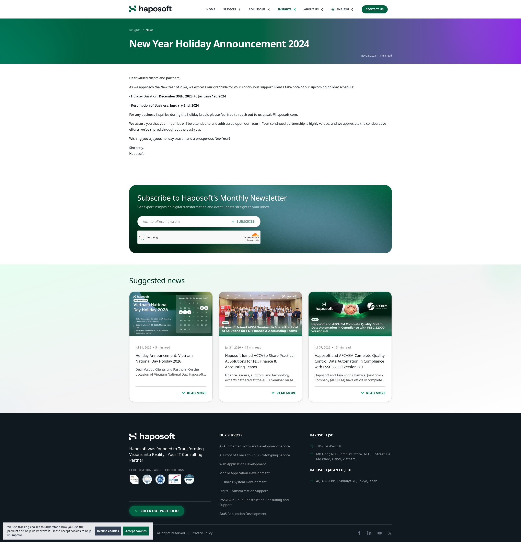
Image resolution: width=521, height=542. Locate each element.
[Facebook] (359, 533)
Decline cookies (108, 531)
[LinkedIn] (369, 533)
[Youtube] (380, 533)
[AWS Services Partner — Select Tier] (134, 479)
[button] (259, 9)
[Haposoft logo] (150, 9)
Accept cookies (136, 531)
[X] (390, 533)
